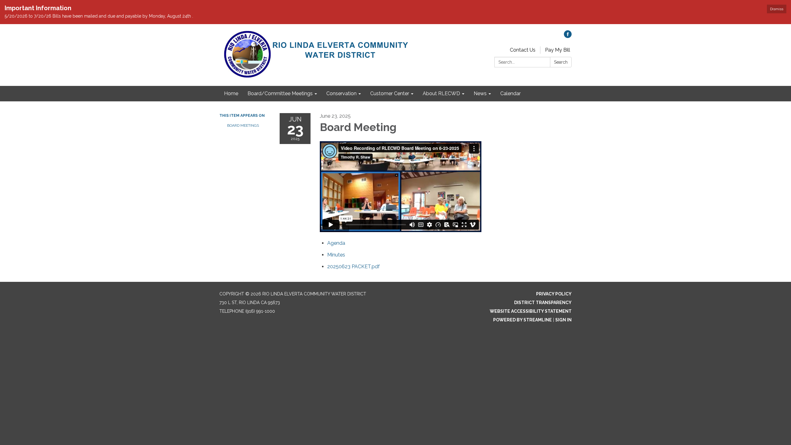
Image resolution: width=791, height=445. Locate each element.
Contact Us (522, 50)
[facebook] (568, 36)
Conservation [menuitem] (341, 93)
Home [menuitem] (231, 93)
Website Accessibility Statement (531, 311)
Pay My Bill (557, 50)
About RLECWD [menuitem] (441, 93)
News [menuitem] (480, 93)
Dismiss (776, 9)
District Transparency (543, 302)
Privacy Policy (554, 293)
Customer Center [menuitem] (389, 93)
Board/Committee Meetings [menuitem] (280, 93)
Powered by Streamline (522, 319)
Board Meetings (243, 125)
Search (561, 62)
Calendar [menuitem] (510, 93)
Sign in (563, 319)
